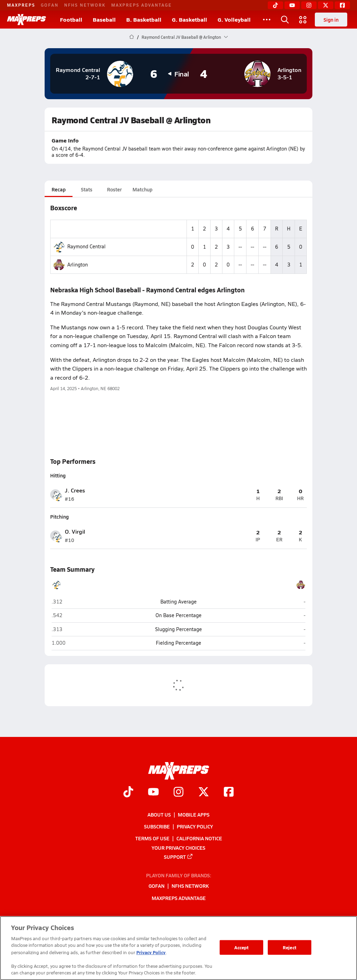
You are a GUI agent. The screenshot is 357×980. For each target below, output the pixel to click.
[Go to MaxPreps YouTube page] (153, 792)
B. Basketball (143, 19)
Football (71, 19)
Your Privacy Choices (178, 847)
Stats (86, 189)
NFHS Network (85, 5)
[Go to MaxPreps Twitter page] (203, 792)
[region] (178, 948)
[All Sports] (267, 19)
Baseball (104, 19)
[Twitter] (325, 5)
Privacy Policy (195, 826)
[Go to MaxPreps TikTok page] (128, 792)
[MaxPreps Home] (26, 19)
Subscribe (157, 826)
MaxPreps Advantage (141, 5)
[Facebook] (342, 5)
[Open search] (285, 19)
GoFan (50, 5)
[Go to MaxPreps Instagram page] (178, 792)
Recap (59, 189)
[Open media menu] (303, 19)
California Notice (199, 838)
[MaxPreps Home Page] (131, 37)
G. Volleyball (234, 19)
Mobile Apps (194, 814)
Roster (114, 189)
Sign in (331, 19)
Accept (241, 947)
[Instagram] (309, 5)
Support (175, 856)
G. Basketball (189, 19)
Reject (289, 947)
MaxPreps (21, 5)
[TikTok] (275, 5)
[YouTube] (292, 5)
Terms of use (152, 838)
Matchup (142, 189)
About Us (159, 814)
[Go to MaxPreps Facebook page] (228, 792)
